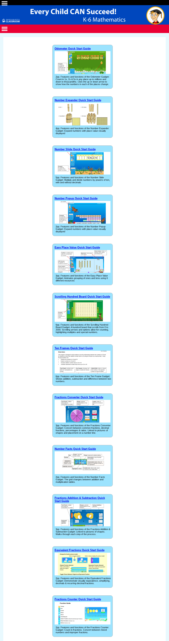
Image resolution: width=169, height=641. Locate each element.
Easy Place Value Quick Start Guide (77, 247)
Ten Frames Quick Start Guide (74, 348)
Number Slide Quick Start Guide (75, 149)
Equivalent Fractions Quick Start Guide (79, 550)
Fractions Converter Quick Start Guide (79, 397)
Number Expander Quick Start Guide (78, 100)
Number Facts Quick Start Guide (75, 448)
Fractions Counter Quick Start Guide (78, 599)
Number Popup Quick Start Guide (76, 198)
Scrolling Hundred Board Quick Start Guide (82, 296)
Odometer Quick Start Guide (73, 48)
